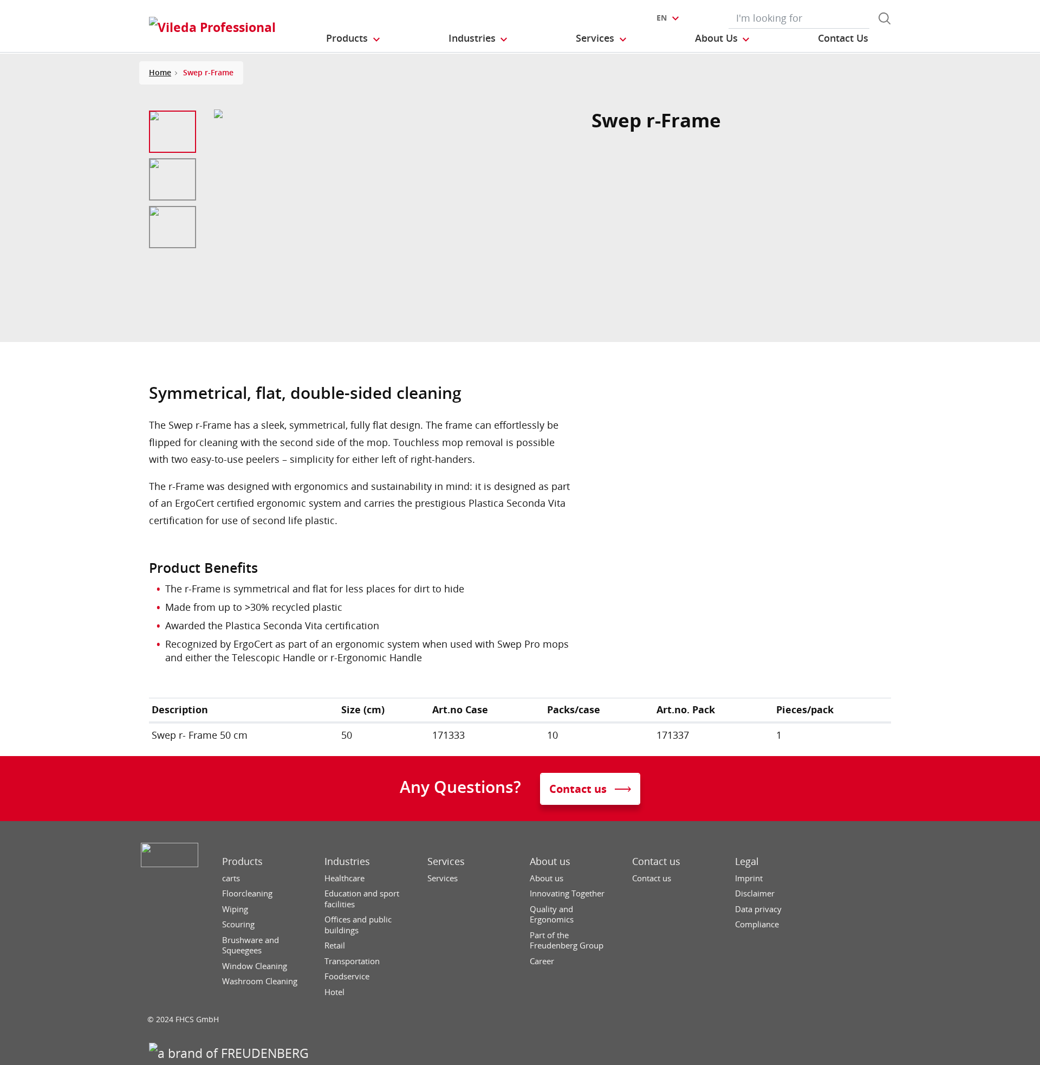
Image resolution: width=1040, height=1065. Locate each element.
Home (160, 72)
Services (446, 861)
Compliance (757, 924)
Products (242, 861)
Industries (347, 861)
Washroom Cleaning (259, 981)
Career (542, 961)
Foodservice (346, 976)
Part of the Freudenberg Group (566, 940)
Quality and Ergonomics (552, 914)
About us (550, 861)
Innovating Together (567, 893)
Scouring (238, 924)
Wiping (235, 909)
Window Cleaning (254, 966)
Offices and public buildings (358, 924)
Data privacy (758, 909)
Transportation (352, 961)
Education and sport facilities (361, 898)
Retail (334, 945)
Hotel (334, 992)
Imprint (749, 878)
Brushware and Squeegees (250, 945)
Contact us (656, 861)
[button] (353, 38)
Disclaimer (755, 893)
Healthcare (344, 878)
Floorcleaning (247, 893)
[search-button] (884, 18)
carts (231, 878)
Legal (747, 861)
